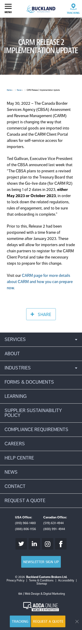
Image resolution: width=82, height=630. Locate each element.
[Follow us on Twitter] (21, 544)
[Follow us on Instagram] (47, 544)
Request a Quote (48, 621)
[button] (41, 340)
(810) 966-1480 (25, 523)
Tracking (20, 621)
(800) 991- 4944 (54, 529)
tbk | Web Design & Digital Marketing (41, 593)
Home (9, 89)
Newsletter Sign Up (41, 561)
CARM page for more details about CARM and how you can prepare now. (40, 281)
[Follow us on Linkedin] (34, 544)
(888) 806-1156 (25, 529)
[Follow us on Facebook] (61, 544)
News (19, 89)
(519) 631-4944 (53, 523)
